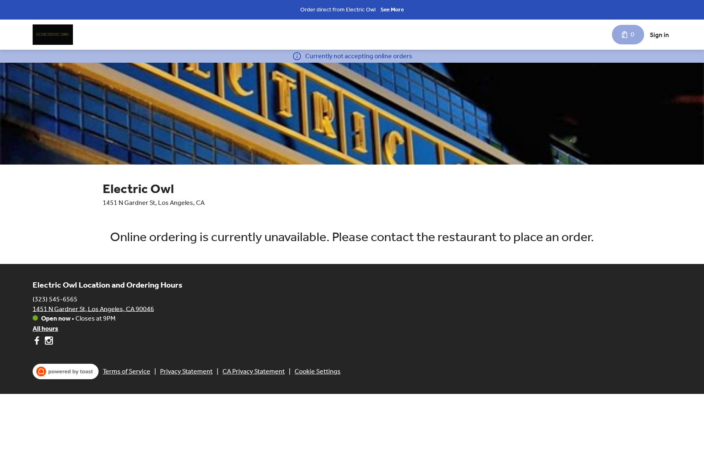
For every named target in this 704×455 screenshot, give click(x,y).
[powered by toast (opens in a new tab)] (65, 371)
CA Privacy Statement (253, 371)
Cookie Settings (318, 371)
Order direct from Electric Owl (338, 9)
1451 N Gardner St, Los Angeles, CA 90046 (93, 308)
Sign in (659, 35)
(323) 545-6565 (55, 299)
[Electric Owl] (53, 34)
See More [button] (392, 9)
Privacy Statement (186, 371)
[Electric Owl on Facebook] (38, 341)
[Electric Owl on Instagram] (48, 341)
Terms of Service (126, 371)
